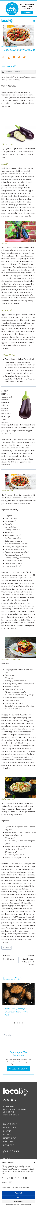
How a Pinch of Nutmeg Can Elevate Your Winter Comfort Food (16, 1012)
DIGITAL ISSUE (8, 1145)
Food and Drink (6, 47)
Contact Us (7, 1158)
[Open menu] (34, 21)
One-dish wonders (9, 957)
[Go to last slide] (5, 1002)
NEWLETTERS (8, 1142)
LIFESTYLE (7, 1131)
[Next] (31, 1002)
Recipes (14, 47)
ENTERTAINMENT (9, 1138)
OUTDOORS (7, 1135)
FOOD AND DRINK (10, 1124)
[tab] (14, 1022)
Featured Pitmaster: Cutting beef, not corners (27, 960)
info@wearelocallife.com (11, 1115)
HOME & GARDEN (9, 1128)
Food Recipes (6, 948)
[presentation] (18, 994)
